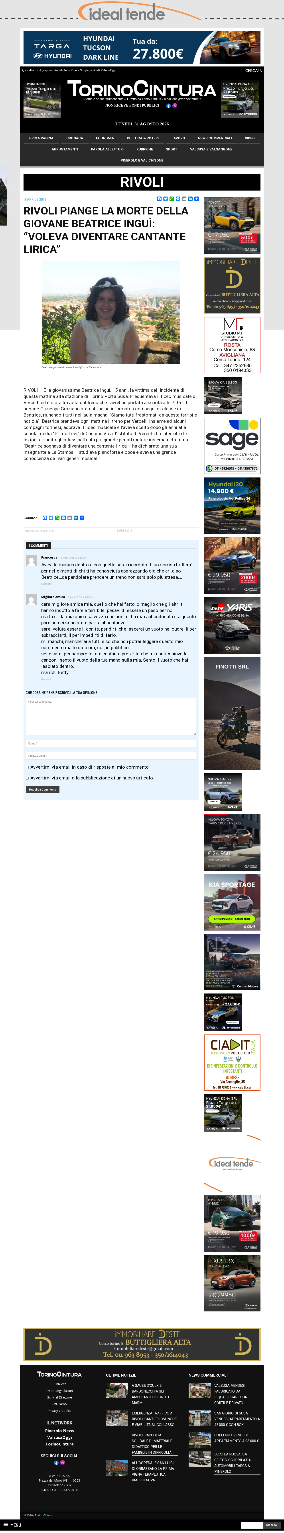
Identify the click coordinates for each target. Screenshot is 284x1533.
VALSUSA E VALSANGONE (211, 149)
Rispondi (46, 583)
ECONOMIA (105, 138)
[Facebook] (56, 1464)
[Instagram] (62, 1464)
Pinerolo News (59, 1430)
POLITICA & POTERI (143, 138)
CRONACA (74, 138)
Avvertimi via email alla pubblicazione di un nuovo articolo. (92, 778)
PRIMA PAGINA (41, 138)
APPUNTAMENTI (65, 149)
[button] (244, 70)
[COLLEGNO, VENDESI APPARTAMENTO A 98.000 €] (200, 1440)
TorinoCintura (59, 1444)
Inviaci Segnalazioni (59, 1391)
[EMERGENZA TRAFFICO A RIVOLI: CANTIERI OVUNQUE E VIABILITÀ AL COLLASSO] (117, 1418)
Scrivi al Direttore (59, 1397)
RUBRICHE (144, 149)
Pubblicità (59, 1384)
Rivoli (142, 182)
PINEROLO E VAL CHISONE (142, 160)
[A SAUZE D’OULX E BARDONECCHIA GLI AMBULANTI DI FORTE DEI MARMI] (117, 1390)
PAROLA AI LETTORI (107, 149)
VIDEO (250, 138)
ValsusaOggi (59, 1437)
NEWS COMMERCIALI (215, 138)
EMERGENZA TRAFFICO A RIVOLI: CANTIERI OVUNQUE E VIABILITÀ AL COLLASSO (154, 1419)
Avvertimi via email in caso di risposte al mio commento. (90, 767)
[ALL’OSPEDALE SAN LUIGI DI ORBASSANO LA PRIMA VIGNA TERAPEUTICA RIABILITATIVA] (117, 1468)
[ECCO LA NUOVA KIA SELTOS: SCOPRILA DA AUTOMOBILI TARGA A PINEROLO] (200, 1459)
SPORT (171, 149)
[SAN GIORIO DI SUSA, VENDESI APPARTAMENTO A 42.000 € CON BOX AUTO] (200, 1418)
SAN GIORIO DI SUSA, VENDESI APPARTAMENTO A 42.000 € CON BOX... (237, 1419)
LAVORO (178, 138)
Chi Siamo (59, 1404)
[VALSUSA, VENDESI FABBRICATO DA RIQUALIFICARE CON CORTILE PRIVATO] (200, 1390)
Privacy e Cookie (59, 1410)
